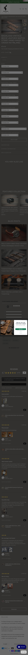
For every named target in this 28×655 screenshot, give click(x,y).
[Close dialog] (26, 320)
